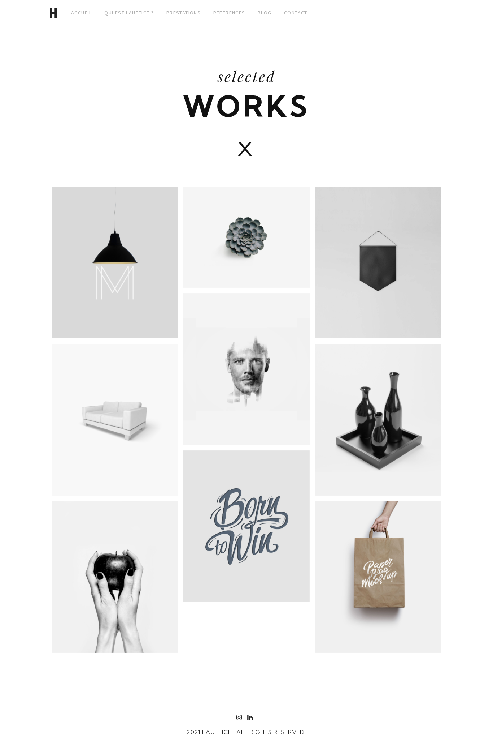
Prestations (183, 12)
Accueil (81, 12)
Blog (265, 12)
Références (229, 12)
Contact (295, 12)
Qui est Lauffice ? (129, 12)
